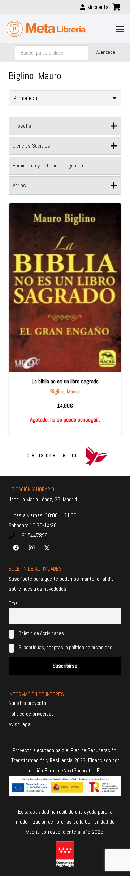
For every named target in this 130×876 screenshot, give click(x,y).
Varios (19, 185)
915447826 (35, 535)
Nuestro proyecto (27, 703)
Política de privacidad (31, 714)
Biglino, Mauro (65, 391)
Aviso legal (20, 724)
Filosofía (22, 126)
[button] (120, 29)
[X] (47, 548)
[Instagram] (31, 548)
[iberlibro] (96, 455)
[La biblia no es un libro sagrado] (65, 287)
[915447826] (15, 536)
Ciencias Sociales (31, 145)
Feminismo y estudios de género (48, 165)
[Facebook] (16, 548)
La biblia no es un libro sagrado (65, 381)
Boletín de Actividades (40, 633)
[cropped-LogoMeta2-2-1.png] (46, 29)
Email (14, 603)
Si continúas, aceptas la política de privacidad (65, 647)
